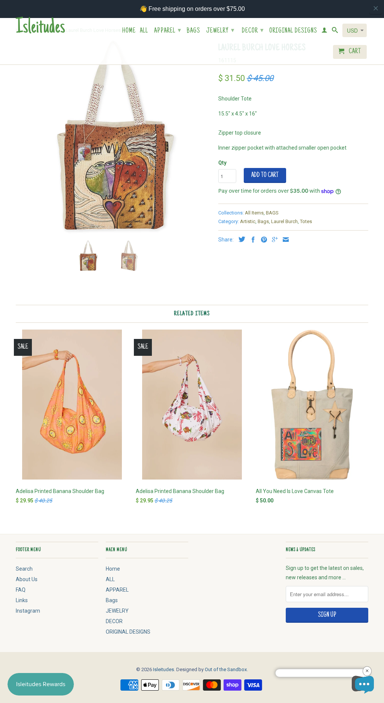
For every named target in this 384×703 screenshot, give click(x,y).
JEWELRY (220, 31)
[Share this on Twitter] (240, 239)
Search (24, 569)
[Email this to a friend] (284, 240)
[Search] (335, 31)
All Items (254, 213)
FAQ (21, 590)
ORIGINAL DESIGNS (293, 31)
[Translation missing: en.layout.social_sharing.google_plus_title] (273, 240)
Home (129, 31)
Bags (193, 31)
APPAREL (168, 31)
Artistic (247, 221)
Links (22, 600)
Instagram (28, 611)
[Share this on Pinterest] (262, 240)
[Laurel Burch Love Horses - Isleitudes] (113, 137)
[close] (375, 8)
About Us (27, 579)
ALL (144, 31)
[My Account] (324, 31)
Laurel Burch (284, 221)
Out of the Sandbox (226, 669)
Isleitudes (40, 28)
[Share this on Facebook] (251, 240)
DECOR (253, 31)
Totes (306, 221)
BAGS (272, 213)
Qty (222, 163)
